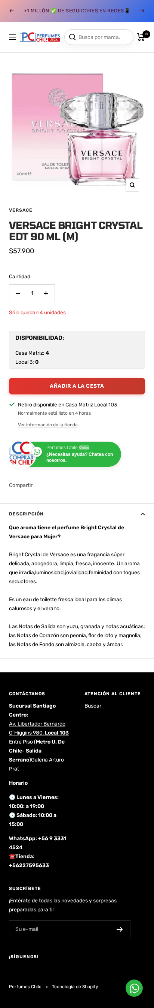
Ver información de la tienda (48, 424)
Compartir (21, 485)
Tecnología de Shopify (75, 986)
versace (21, 210)
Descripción (26, 514)
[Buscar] (72, 37)
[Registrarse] (120, 929)
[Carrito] (141, 37)
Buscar (92, 706)
